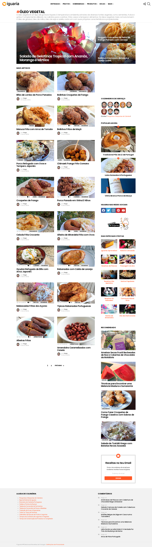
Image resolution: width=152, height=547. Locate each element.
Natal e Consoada (127, 250)
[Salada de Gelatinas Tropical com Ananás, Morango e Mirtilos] (56, 43)
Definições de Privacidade (55, 544)
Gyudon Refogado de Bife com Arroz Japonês (32, 270)
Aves (60, 160)
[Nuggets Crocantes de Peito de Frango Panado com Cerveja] (116, 32)
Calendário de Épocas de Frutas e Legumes (33, 514)
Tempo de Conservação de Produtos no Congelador (36, 518)
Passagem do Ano (127, 266)
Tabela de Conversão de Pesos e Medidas (32, 508)
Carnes (20, 160)
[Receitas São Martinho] (109, 274)
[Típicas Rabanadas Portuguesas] (76, 293)
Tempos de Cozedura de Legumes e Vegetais (34, 516)
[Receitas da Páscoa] (109, 259)
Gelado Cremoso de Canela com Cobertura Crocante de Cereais (118, 508)
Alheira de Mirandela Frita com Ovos (76, 234)
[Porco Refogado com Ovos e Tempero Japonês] (35, 150)
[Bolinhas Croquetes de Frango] (76, 82)
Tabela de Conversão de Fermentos (30, 506)
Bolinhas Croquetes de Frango (72, 94)
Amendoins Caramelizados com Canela (74, 349)
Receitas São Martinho (109, 282)
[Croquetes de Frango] (35, 187)
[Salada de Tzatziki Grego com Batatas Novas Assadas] (118, 431)
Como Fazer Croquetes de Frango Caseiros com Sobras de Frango (117, 415)
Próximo (58, 365)
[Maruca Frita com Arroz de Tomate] (35, 116)
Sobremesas (78, 4)
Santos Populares (127, 281)
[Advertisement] (118, 80)
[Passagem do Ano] (127, 259)
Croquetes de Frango (27, 200)
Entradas (55, 4)
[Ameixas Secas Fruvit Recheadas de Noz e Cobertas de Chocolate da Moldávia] (118, 340)
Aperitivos (38, 337)
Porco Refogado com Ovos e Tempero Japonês (31, 165)
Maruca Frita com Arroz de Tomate (34, 129)
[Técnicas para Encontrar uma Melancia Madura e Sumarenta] (118, 371)
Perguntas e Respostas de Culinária (118, 116)
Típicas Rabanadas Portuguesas (74, 306)
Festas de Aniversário (109, 317)
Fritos (76, 126)
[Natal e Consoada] (127, 243)
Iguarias (73, 91)
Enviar (118, 478)
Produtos (92, 4)
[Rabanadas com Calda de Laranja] (76, 256)
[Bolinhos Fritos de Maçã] (76, 116)
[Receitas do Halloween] (109, 291)
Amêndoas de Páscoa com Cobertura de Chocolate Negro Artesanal (117, 501)
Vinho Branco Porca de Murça (118, 195)
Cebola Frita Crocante (27, 234)
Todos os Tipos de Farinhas (28, 512)
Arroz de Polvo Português (110, 537)
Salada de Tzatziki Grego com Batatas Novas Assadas (116, 444)
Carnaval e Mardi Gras (127, 299)
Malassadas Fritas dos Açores (31, 305)
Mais (110, 4)
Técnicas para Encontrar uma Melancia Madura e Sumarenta (117, 385)
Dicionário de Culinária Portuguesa (30, 502)
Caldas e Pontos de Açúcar (28, 504)
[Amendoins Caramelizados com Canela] (76, 331)
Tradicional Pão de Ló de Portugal (118, 154)
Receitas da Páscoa (109, 266)
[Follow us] (144, 4)
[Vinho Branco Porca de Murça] (118, 185)
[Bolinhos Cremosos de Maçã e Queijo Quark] (116, 53)
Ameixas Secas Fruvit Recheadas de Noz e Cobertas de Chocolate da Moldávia (118, 355)
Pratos (66, 4)
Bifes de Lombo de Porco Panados (34, 94)
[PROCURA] (148, 4)
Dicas (102, 4)
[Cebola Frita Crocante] (35, 221)
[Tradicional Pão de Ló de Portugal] (118, 139)
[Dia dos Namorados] (127, 309)
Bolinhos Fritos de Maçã (69, 129)
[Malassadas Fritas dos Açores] (35, 293)
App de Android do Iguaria (27, 500)
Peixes (31, 126)
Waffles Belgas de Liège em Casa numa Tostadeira (116, 515)
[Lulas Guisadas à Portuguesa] (118, 165)
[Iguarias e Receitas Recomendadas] (109, 243)
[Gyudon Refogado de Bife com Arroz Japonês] (35, 256)
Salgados (21, 91)
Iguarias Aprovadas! (109, 250)
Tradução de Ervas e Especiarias (29, 510)
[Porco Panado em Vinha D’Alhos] (76, 187)
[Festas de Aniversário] (109, 309)
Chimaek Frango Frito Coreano (73, 163)
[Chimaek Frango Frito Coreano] (76, 150)
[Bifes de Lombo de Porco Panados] (35, 82)
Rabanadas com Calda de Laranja (74, 269)
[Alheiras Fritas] (35, 327)
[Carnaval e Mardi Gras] (127, 291)
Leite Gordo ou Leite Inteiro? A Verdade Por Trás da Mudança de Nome (117, 530)
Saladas (105, 440)
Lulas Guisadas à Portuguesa (118, 175)
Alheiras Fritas (23, 340)
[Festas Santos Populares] (127, 274)
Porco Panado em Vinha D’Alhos (73, 200)
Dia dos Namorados (127, 316)
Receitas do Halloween (109, 299)
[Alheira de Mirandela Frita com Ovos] (76, 221)
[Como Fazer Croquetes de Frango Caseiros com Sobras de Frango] (118, 400)
